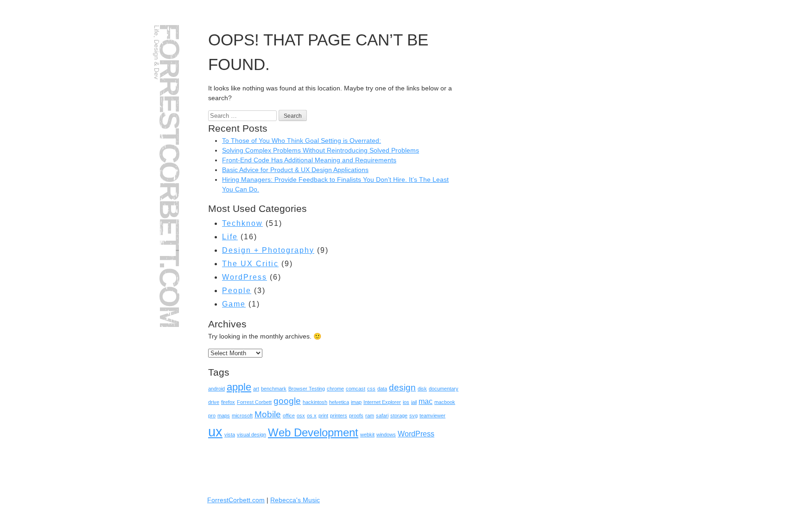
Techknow (242, 223)
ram (369, 415)
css (371, 388)
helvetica (339, 402)
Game (234, 304)
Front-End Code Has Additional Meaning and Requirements (309, 160)
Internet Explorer (382, 402)
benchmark (273, 388)
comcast (355, 388)
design (402, 387)
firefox (228, 402)
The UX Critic (250, 264)
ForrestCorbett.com (169, 175)
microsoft (242, 415)
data (382, 388)
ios (406, 402)
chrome (335, 388)
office (289, 415)
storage (398, 415)
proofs (356, 415)
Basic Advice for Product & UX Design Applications (295, 169)
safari (382, 415)
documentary (443, 388)
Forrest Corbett (254, 402)
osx (301, 415)
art (256, 388)
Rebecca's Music (295, 500)
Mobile (267, 414)
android (216, 388)
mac (425, 401)
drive (213, 402)
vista (229, 434)
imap (356, 402)
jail (414, 402)
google (287, 401)
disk (422, 388)
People (236, 290)
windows (386, 434)
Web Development (313, 432)
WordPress (244, 277)
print (323, 415)
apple (239, 387)
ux (215, 431)
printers (338, 415)
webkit (367, 434)
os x (312, 415)
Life (230, 237)
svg (413, 415)
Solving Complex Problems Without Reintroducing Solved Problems (320, 150)
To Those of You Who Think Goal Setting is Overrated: (301, 140)
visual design (251, 434)
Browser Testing (306, 388)
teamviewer (432, 415)
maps (223, 415)
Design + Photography (268, 250)
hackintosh (315, 402)
